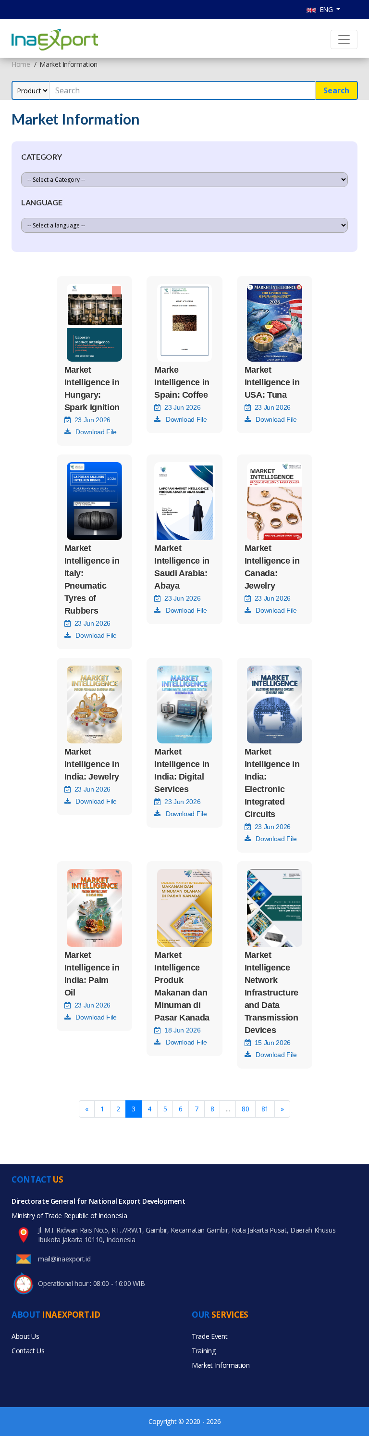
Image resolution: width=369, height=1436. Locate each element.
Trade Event (209, 1336)
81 (265, 1108)
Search (336, 90)
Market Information (221, 1365)
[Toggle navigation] (344, 39)
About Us (25, 1336)
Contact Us (28, 1350)
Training (203, 1350)
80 (245, 1108)
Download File (93, 432)
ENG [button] (325, 9)
